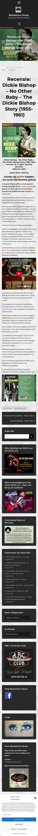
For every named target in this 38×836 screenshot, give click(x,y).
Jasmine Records (20, 408)
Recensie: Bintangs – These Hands (21, 421)
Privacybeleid (22, 833)
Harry (8, 67)
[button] (35, 798)
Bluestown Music (19, 15)
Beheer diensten (7, 814)
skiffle (20, 176)
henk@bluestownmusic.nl (13, 762)
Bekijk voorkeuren (19, 829)
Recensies (12, 70)
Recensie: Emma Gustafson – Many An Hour (19, 416)
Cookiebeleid (14, 833)
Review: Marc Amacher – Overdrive (18, 557)
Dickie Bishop (7, 408)
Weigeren (19, 824)
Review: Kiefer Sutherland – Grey (17, 591)
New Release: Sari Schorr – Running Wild (20, 585)
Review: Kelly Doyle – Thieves (16, 579)
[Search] (31, 436)
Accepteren (19, 819)
